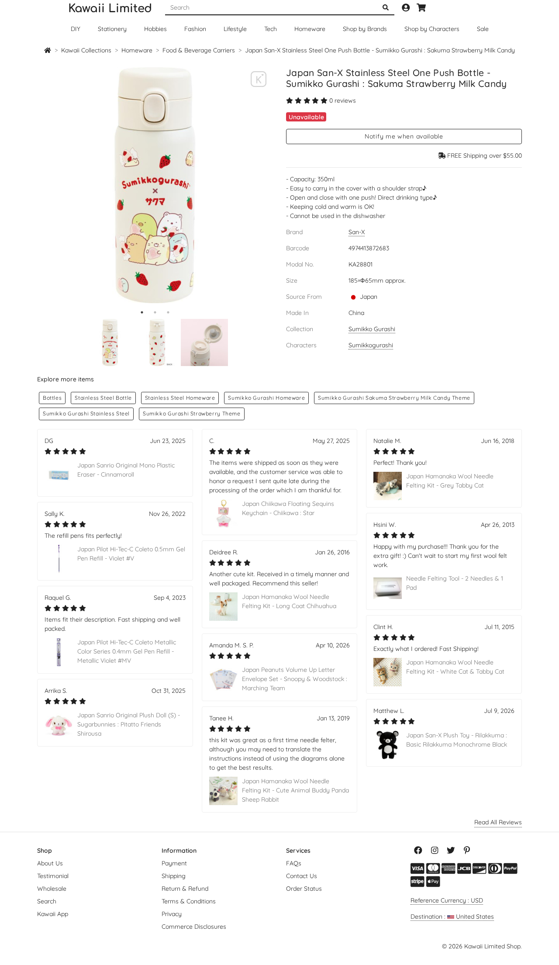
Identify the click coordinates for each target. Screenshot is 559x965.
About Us (50, 863)
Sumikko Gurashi (372, 329)
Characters (431, 29)
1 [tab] (142, 312)
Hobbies (155, 29)
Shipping (174, 876)
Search (46, 901)
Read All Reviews (498, 822)
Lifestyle (235, 29)
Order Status (304, 888)
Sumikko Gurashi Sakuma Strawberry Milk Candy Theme (394, 397)
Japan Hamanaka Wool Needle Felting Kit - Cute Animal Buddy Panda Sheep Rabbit (295, 790)
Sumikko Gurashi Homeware (266, 397)
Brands (365, 29)
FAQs (293, 863)
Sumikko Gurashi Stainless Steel (86, 413)
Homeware (309, 29)
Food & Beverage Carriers (198, 50)
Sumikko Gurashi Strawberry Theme (192, 413)
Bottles (52, 397)
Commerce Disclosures (194, 926)
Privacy (172, 914)
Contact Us (301, 876)
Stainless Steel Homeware (180, 397)
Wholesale (51, 888)
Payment (174, 863)
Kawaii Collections (86, 50)
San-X (357, 232)
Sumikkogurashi (371, 345)
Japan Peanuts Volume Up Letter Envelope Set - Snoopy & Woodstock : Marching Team (294, 679)
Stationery (112, 29)
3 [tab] (168, 312)
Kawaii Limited (110, 8)
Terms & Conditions (189, 901)
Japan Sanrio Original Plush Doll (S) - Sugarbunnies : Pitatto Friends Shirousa (128, 724)
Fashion (195, 29)
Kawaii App (52, 914)
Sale (483, 29)
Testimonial (53, 876)
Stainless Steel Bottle (103, 397)
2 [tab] (155, 312)
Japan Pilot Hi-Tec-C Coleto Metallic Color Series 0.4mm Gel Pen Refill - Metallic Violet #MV (126, 651)
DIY (75, 29)
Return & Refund (185, 888)
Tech (270, 29)
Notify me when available (404, 136)
